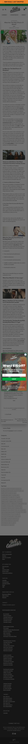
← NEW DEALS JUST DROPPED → (14, 2)
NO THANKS (14, 383)
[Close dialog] (25, 354)
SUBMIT (14, 379)
